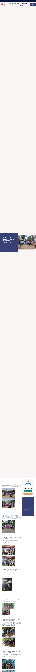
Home (10, 3)
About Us (13, 3)
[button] (33, 4)
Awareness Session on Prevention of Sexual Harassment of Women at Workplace (27, 503)
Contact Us (21, 5)
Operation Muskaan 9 (26, 513)
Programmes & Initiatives (21, 3)
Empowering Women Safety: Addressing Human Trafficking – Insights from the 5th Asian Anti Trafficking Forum (28, 508)
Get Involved (15, 5)
